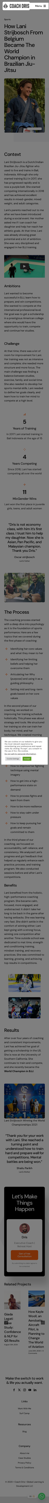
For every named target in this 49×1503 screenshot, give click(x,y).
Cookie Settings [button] (13, 759)
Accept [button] (27, 759)
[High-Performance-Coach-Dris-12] (16, 3)
